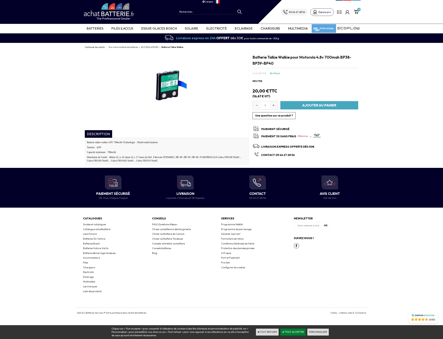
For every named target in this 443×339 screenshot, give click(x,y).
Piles (85, 262)
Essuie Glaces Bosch (159, 28)
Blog (154, 253)
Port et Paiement (230, 257)
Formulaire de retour (232, 238)
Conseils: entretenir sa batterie (168, 243)
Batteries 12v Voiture (94, 238)
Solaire (191, 28)
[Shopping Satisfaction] (423, 315)
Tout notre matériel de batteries (123, 47)
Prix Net (225, 262)
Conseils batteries (161, 248)
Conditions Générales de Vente (237, 243)
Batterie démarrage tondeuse (99, 253)
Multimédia (89, 281)
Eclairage (244, 28)
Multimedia (298, 28)
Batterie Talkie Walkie (172, 47)
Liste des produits (92, 291)
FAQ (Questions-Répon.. (165, 224)
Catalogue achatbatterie (96, 229)
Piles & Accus (122, 28)
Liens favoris (90, 233)
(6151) (432, 319)
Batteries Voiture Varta (95, 248)
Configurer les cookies (233, 267)
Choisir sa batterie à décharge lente (171, 229)
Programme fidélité (232, 224)
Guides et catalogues (94, 224)
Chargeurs (270, 28)
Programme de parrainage (236, 229)
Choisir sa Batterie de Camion (168, 233)
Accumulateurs (91, 257)
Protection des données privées (237, 248)
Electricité (216, 28)
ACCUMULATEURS (150, 47)
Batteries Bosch (91, 243)
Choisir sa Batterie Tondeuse (167, 238)
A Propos (226, 253)
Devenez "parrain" (231, 233)
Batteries (95, 28)
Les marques (90, 286)
